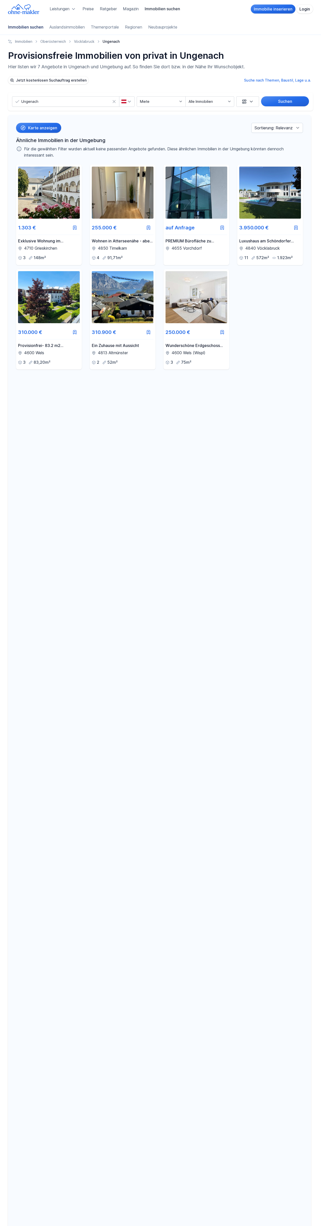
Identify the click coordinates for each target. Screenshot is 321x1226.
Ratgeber (108, 8)
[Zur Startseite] (24, 9)
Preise (88, 8)
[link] (49, 215)
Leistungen (59, 8)
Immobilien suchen (162, 8)
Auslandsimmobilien (67, 27)
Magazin (131, 8)
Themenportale (105, 27)
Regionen (133, 27)
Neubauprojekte (162, 27)
